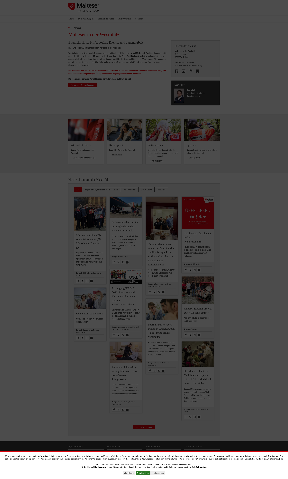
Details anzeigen (158, 473)
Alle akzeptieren (143, 473)
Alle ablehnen (129, 473)
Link (281, 459)
